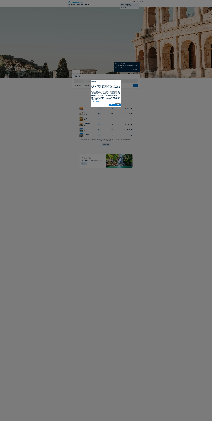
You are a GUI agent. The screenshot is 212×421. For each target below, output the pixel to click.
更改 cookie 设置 (95, 101)
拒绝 (112, 104)
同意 (118, 104)
